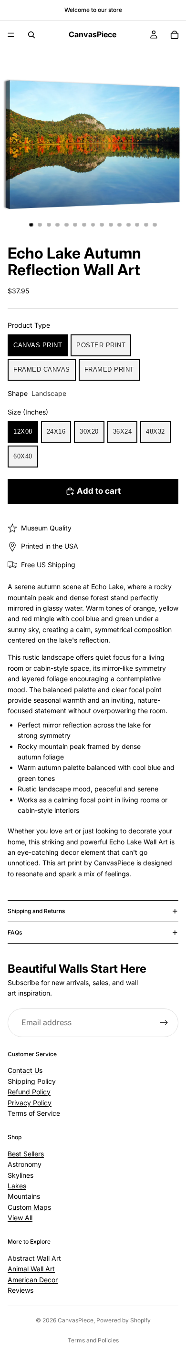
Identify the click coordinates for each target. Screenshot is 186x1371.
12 (128, 224)
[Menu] (11, 35)
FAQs (15, 932)
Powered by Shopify (123, 1320)
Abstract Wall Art (34, 1258)
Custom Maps (29, 1207)
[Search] (31, 34)
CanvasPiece (75, 1320)
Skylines (20, 1175)
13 (137, 224)
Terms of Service (34, 1113)
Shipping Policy (32, 1081)
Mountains (24, 1196)
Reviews (20, 1290)
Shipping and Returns (36, 910)
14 (146, 224)
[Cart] (174, 34)
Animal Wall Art (31, 1269)
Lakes (17, 1186)
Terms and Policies (93, 1340)
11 (119, 224)
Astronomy (24, 1164)
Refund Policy (29, 1092)
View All (20, 1218)
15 (155, 224)
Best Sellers (26, 1154)
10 (110, 224)
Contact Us (25, 1070)
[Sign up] (164, 1023)
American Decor (33, 1280)
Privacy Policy (30, 1103)
